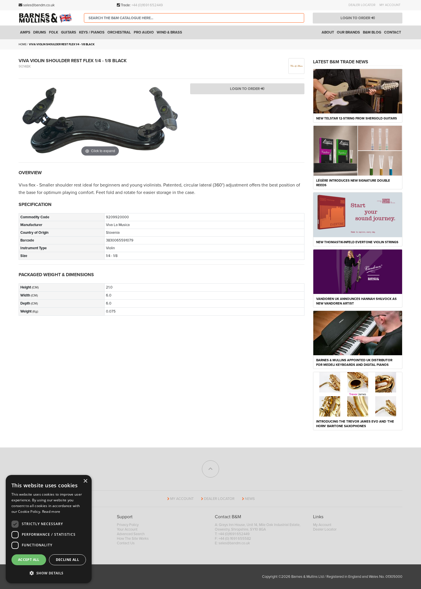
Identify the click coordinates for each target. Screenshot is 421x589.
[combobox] (194, 18)
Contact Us (126, 543)
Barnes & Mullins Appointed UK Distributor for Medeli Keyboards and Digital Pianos (354, 362)
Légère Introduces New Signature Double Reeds (353, 183)
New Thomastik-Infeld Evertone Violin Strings (357, 242)
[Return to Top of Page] (210, 469)
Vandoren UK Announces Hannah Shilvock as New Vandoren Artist (356, 301)
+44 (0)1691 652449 (147, 5)
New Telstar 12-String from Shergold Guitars (356, 118)
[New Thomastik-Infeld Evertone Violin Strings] (357, 214)
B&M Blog (372, 32)
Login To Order (245, 89)
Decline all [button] (67, 559)
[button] (48, 573)
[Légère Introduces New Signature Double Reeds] (357, 150)
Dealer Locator (362, 5)
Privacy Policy (128, 525)
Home (22, 44)
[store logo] (47, 17)
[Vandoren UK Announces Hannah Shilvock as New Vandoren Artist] (357, 271)
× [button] (85, 481)
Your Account (127, 529)
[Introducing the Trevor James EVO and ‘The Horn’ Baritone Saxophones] (357, 394)
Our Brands (348, 32)
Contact (392, 32)
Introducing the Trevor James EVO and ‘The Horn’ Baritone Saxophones (355, 424)
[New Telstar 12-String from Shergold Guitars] (357, 91)
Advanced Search (131, 534)
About (328, 32)
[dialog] (49, 529)
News (250, 498)
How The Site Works (133, 538)
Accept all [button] (29, 559)
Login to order (356, 18)
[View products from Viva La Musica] (296, 65)
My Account (389, 5)
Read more (51, 511)
